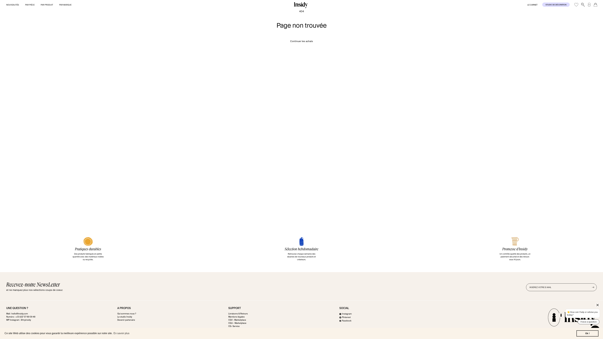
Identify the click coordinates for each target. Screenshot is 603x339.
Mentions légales (236, 317)
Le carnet (532, 5)
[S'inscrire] (592, 287)
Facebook (346, 321)
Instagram (347, 314)
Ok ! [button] (587, 333)
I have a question (588, 321)
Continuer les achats (301, 41)
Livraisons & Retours (238, 314)
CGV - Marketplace (237, 320)
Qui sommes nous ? (126, 314)
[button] (14, 5)
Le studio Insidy (124, 317)
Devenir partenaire (126, 320)
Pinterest (346, 317)
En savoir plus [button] (121, 333)
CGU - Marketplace (237, 323)
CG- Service (234, 326)
